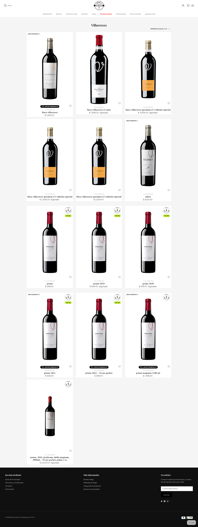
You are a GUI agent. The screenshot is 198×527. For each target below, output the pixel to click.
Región (85, 14)
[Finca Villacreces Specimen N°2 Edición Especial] (50, 155)
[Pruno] (50, 242)
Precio (59, 14)
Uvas (94, 14)
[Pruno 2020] (148, 242)
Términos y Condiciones (14, 483)
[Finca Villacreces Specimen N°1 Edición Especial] (148, 68)
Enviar (166, 495)
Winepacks (47, 14)
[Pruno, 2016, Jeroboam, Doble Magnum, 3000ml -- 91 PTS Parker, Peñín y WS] (50, 416)
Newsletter (150, 14)
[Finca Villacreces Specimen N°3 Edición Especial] (99, 155)
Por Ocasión (135, 14)
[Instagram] (167, 501)
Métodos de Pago (90, 483)
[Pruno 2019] (99, 242)
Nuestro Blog (89, 479)
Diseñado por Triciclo (28, 517)
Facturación (9, 489)
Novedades (121, 14)
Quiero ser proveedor (92, 489)
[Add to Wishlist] (70, 105)
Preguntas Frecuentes (92, 486)
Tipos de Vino (72, 14)
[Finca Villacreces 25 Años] (99, 68)
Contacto (8, 486)
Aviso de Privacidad (12, 479)
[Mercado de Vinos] (99, 5)
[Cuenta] (183, 5)
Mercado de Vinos (15, 517)
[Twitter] (161, 501)
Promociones (106, 14)
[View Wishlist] (188, 5)
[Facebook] (164, 501)
